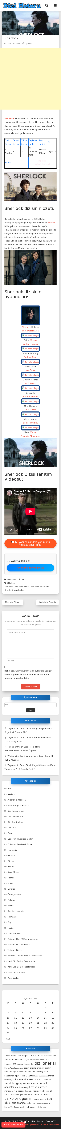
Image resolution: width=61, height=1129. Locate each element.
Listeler (11, 889)
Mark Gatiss (30, 383)
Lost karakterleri (38, 1087)
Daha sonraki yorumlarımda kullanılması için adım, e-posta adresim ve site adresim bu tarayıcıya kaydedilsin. (28, 674)
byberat (28, 43)
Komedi (11, 878)
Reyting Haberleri (16, 911)
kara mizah (33, 1083)
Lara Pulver (30, 370)
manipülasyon (10, 1091)
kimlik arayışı (22, 1087)
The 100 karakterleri (40, 1103)
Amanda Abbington (30, 436)
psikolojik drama (41, 1094)
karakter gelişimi (15, 1083)
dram (26, 1068)
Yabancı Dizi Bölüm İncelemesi (23, 939)
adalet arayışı (10, 1056)
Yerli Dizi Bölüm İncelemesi (21, 967)
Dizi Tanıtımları (15, 822)
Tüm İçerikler (14, 933)
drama (33, 1068)
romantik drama (40, 1099)
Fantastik (12, 850)
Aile (9, 788)
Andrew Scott (30, 357)
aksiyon (26, 1060)
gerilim (20, 1075)
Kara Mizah (13, 872)
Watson (52, 222)
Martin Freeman (31, 344)
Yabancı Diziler (15, 950)
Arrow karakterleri (37, 1060)
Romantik (12, 917)
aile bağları (23, 1055)
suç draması (19, 1103)
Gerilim (11, 855)
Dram (10, 833)
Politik (11, 905)
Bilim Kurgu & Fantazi (18, 805)
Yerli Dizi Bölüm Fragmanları (22, 961)
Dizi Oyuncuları (15, 816)
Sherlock (9, 118)
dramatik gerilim (44, 1068)
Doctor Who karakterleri (13, 1068)
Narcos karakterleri (27, 1091)
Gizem (21, 579)
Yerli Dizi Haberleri (17, 972)
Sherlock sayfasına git (30, 567)
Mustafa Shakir (12, 602)
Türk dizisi (30, 1107)
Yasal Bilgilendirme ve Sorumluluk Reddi (40, 1125)
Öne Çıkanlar (14, 894)
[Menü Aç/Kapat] (55, 5)
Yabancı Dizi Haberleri (19, 944)
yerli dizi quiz (41, 1107)
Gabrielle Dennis (47, 602)
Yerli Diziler (13, 978)
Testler (11, 928)
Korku (10, 883)
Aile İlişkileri (16, 1059)
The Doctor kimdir (18, 1107)
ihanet (51, 1076)
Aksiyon (11, 794)
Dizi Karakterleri (16, 811)
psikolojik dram (26, 1095)
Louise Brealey (30, 423)
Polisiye (11, 900)
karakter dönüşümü (42, 1079)
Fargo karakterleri (19, 1072)
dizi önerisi (45, 1063)
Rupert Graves (30, 396)
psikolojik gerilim (18, 1098)
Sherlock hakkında (40, 586)
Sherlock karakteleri (14, 590)
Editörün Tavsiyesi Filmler (20, 844)
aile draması (37, 1055)
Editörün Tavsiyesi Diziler (20, 839)
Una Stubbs (30, 409)
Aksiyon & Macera (17, 800)
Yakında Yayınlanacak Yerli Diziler (25, 955)
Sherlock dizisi (22, 586)
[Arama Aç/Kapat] (46, 5)
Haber (11, 866)
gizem (30, 1075)
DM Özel (12, 827)
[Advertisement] (30, 79)
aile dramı (48, 1056)
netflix (40, 1091)
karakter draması (24, 1079)
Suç (9, 922)
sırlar (29, 1103)
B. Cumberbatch (30, 331)
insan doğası (9, 1079)
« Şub (7, 1039)
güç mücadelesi (41, 1076)
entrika (7, 1072)
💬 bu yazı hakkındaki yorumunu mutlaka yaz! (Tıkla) (30, 543)
